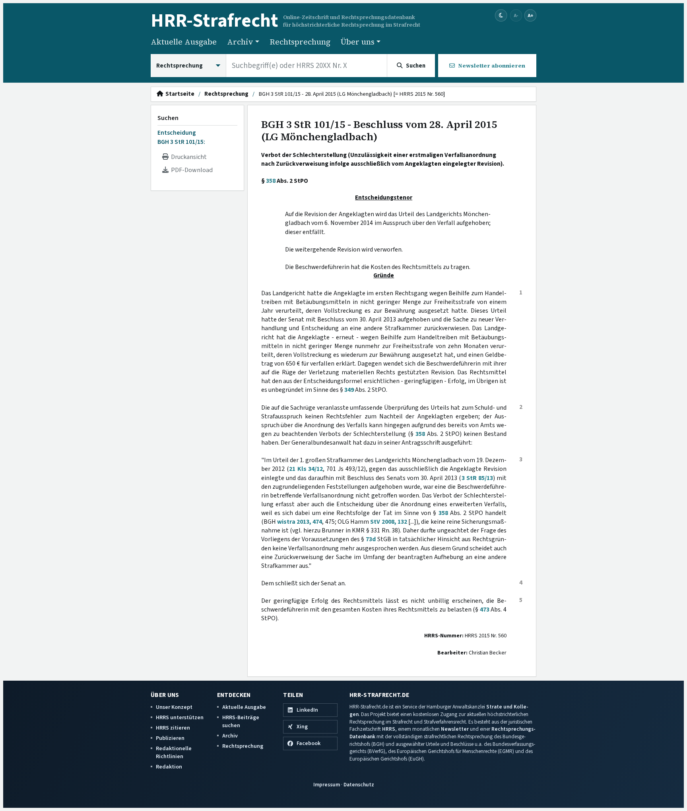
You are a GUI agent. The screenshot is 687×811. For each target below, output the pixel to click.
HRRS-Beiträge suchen (240, 721)
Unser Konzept (174, 707)
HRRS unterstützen (180, 717)
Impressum (326, 784)
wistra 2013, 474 (299, 521)
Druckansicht (188, 157)
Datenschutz (359, 784)
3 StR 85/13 (477, 478)
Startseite (178, 94)
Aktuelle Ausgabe (184, 41)
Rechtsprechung (300, 41)
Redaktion (169, 767)
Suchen (168, 118)
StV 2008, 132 (388, 521)
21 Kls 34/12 (306, 469)
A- (516, 15)
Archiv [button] (240, 41)
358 (271, 180)
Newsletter (455, 729)
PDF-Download (191, 170)
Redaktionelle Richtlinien (174, 752)
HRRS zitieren (173, 728)
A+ (530, 15)
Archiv (230, 736)
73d (371, 539)
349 (349, 389)
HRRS (388, 729)
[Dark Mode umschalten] (501, 16)
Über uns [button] (358, 41)
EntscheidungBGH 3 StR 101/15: (181, 137)
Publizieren (170, 738)
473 (484, 609)
